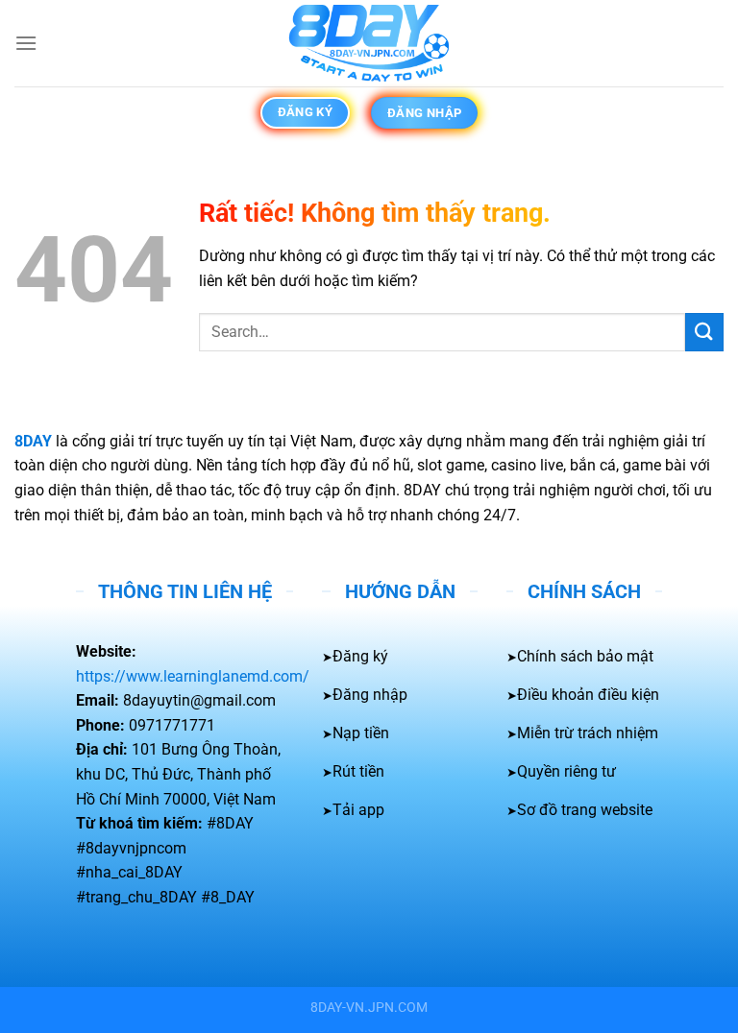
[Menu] (25, 42)
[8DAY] (369, 43)
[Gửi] (704, 331)
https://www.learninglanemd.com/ (192, 676)
